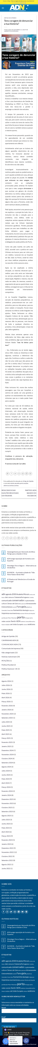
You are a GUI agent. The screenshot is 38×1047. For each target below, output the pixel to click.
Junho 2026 (6, 689)
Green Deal (10, 610)
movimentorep (15, 613)
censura (11, 597)
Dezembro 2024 (7, 750)
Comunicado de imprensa (11, 648)
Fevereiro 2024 (7, 791)
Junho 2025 (6, 726)
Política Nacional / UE (9, 669)
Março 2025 (6, 738)
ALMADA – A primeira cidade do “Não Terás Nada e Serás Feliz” (21, 573)
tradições (7, 624)
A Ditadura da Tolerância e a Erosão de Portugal (21, 580)
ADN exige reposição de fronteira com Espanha (21, 560)
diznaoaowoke (31, 603)
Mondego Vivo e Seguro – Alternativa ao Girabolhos (21, 567)
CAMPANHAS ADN (9, 640)
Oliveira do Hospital (30, 613)
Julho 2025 (6, 722)
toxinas (11, 485)
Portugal (27, 618)
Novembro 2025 (8, 714)
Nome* (4, 1007)
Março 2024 (6, 787)
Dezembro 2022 (7, 848)
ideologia (25, 610)
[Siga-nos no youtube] (22, 538)
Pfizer (9, 618)
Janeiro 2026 (6, 710)
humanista (17, 610)
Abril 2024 (5, 783)
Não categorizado (8, 652)
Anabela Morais (22, 594)
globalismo (29, 607)
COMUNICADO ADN (10, 644)
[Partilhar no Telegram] (30, 473)
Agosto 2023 (6, 816)
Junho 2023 (6, 824)
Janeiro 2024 (6, 795)
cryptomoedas (29, 600)
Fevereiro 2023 (7, 840)
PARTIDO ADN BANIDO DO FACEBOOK (30, 493)
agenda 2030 (11, 594)
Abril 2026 (5, 697)
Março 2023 (6, 836)
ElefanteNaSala (7, 607)
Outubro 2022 (7, 856)
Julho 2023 (6, 820)
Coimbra (31, 597)
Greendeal (4, 610)
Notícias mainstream (9, 657)
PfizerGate (14, 618)
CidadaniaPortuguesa (21, 597)
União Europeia (17, 624)
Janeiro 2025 (6, 746)
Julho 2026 (6, 685)
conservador (18, 600)
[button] (3, 8)
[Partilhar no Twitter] (15, 473)
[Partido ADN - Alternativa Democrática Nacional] (19, 8)
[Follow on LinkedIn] (18, 538)
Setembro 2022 (7, 860)
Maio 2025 (6, 730)
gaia (24, 606)
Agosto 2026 (6, 681)
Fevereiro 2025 (7, 742)
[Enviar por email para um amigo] (19, 473)
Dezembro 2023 (7, 799)
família (14, 607)
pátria (31, 618)
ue (11, 624)
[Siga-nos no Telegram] (26, 538)
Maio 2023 (6, 828)
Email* (4, 1017)
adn (3, 594)
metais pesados (15, 483)
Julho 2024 (6, 771)
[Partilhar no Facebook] (11, 473)
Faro (19, 606)
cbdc (6, 597)
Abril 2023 (5, 832)
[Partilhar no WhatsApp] (7, 473)
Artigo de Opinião (10, 18)
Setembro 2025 (7, 718)
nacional (22, 613)
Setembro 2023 (7, 811)
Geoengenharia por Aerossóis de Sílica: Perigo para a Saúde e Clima (21, 553)
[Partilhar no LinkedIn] (26, 473)
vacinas (16, 485)
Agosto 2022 (6, 864)
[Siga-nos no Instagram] (7, 538)
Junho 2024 (6, 775)
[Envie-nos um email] (15, 538)
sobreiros (23, 621)
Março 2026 (6, 701)
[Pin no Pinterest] (23, 473)
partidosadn (5, 618)
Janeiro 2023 (6, 844)
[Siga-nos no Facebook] (3, 538)
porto (21, 483)
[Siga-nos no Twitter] (11, 538)
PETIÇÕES (5, 661)
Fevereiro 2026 (7, 706)
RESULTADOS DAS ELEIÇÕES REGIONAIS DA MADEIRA (10, 493)
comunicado (7, 600)
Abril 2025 (5, 734)
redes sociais (6, 621)
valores (25, 624)
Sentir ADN (15, 621)
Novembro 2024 (8, 754)
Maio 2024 (6, 779)
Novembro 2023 (8, 803)
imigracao (31, 610)
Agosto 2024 (6, 767)
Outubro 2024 (7, 758)
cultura (4, 603)
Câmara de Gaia (12, 603)
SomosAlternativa (30, 621)
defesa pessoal (22, 603)
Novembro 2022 (8, 852)
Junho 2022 (6, 868)
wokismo (31, 624)
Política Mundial (8, 665)
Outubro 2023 (7, 807)
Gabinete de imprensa (11, 31)
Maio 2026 (6, 693)
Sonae (3, 624)
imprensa (5, 613)
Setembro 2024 (7, 763)
